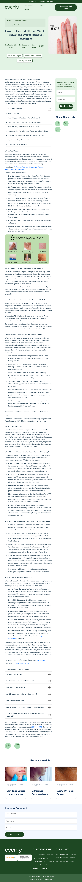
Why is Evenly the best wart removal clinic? (23, 127)
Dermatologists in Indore (65, 861)
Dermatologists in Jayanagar (66, 858)
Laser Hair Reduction (33, 56)
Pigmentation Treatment (41, 858)
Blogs (26, 9)
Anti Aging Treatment (40, 868)
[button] (28, 674)
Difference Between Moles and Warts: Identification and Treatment (24, 168)
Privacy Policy (48, 879)
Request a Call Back (66, 7)
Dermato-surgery (21, 21)
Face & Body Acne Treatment (43, 855)
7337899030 (36, 727)
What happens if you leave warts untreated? (24, 118)
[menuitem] (28, 5)
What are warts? (14, 114)
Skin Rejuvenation (24, 61)
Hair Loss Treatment (40, 865)
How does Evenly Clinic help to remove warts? (24, 122)
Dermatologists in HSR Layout (66, 854)
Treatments (28, 6)
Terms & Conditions (36, 879)
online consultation (22, 663)
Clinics (42, 6)
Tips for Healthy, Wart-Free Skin (19, 140)
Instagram (41, 660)
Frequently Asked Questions (18, 144)
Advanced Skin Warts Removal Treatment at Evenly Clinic (28, 131)
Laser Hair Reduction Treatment (44, 861)
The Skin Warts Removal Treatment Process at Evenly (26, 135)
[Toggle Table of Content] (48, 109)
